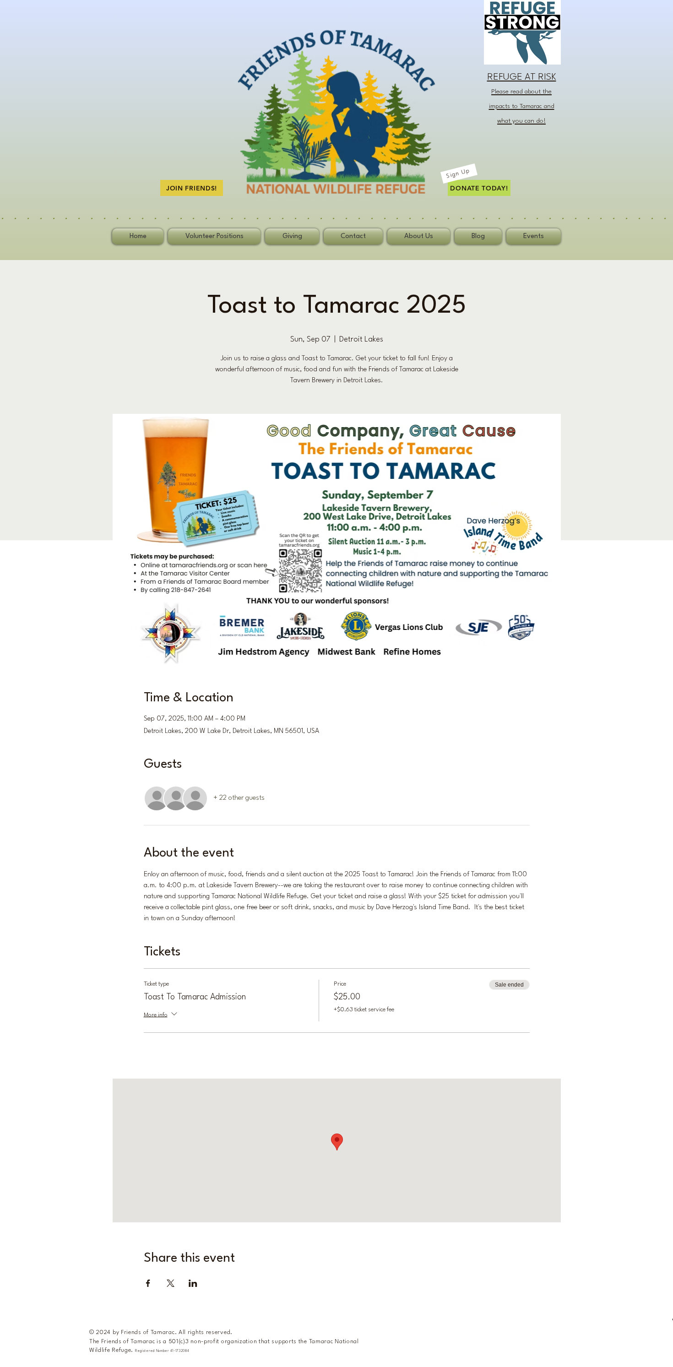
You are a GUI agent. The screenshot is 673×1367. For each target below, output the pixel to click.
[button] (459, 173)
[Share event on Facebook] (148, 1283)
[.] (336, 217)
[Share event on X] (170, 1283)
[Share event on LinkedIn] (193, 1283)
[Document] (327, 37)
